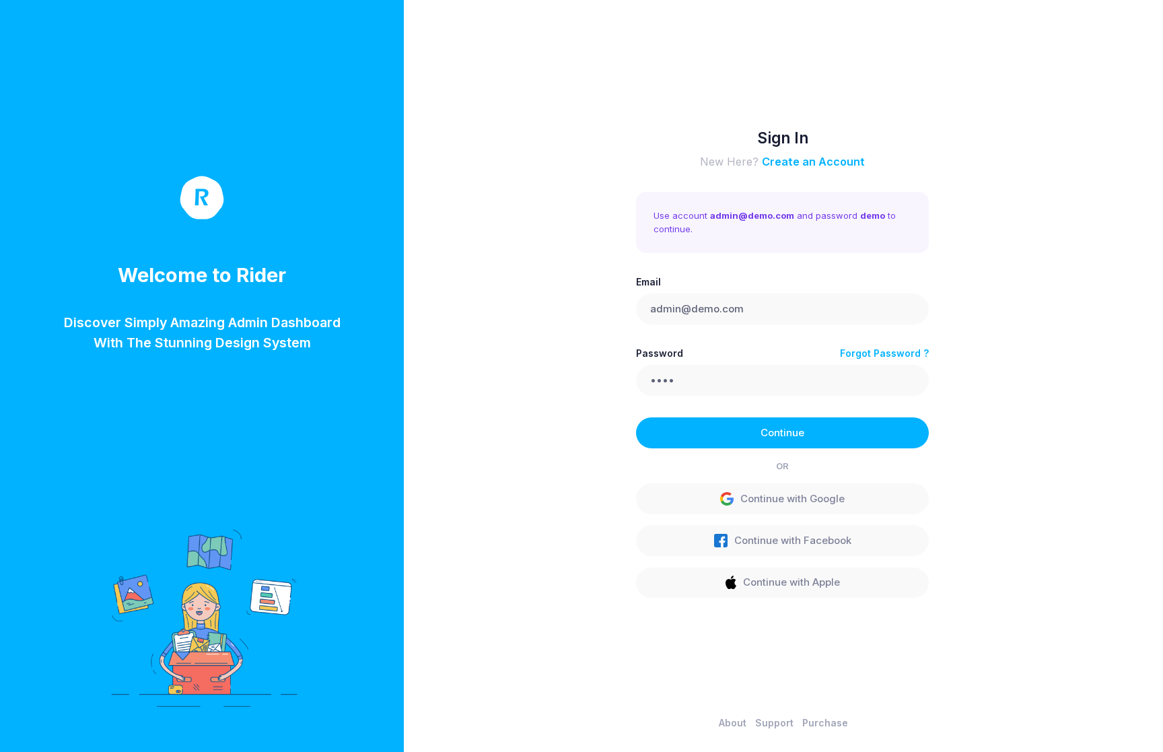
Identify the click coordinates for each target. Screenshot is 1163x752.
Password (659, 353)
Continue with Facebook (792, 541)
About (732, 722)
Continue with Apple (791, 582)
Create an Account (813, 161)
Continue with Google (792, 499)
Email (648, 281)
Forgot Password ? (884, 353)
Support (774, 722)
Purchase (825, 722)
